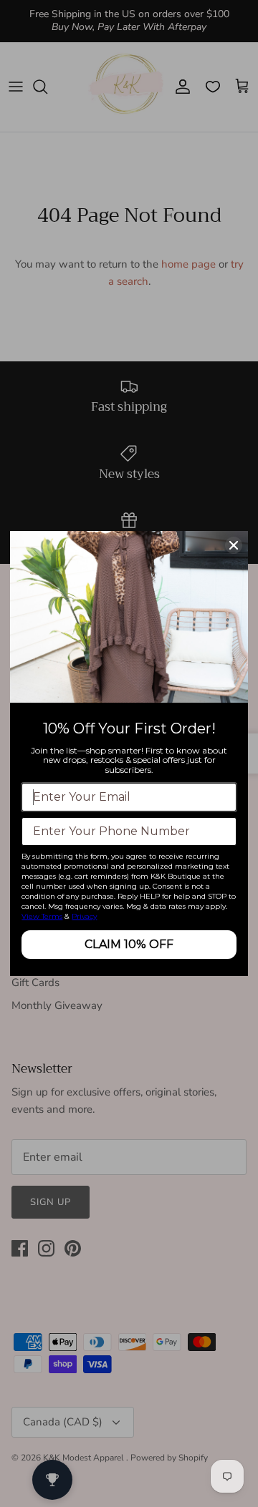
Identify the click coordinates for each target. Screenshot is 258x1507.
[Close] (233, 545)
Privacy (84, 916)
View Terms (42, 916)
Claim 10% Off (129, 944)
